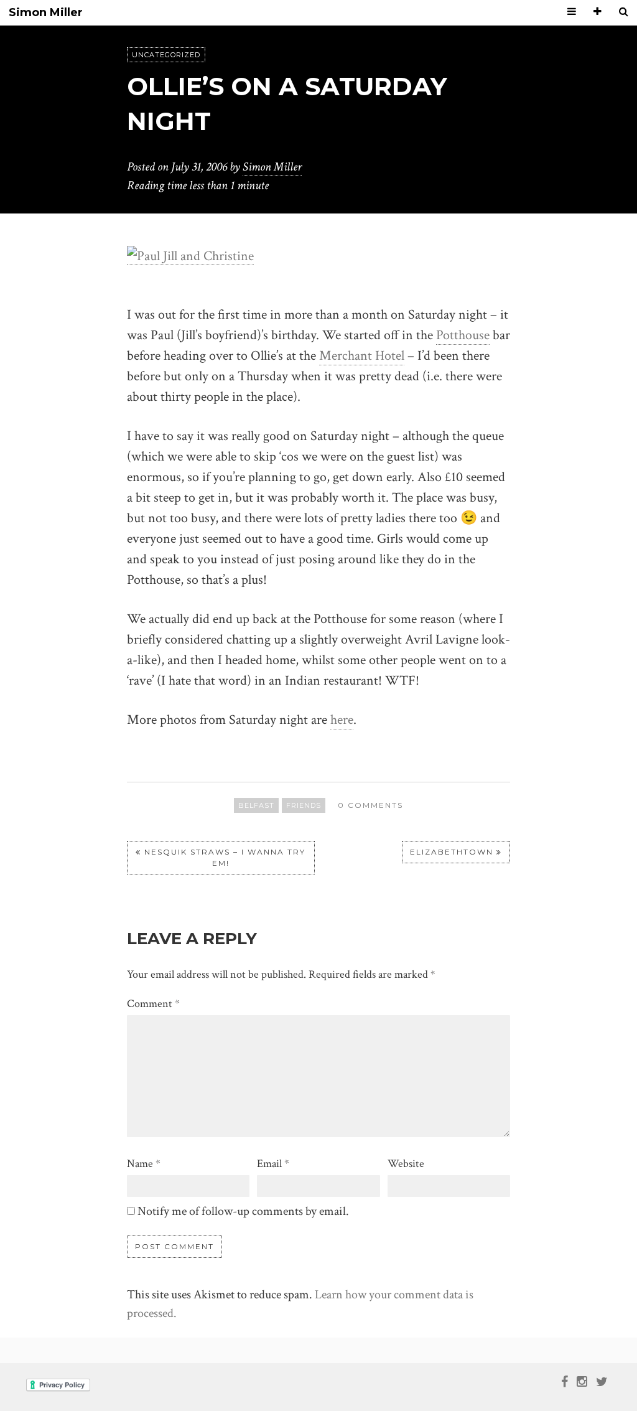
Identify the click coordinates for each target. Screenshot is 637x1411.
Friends (303, 805)
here (341, 720)
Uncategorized (166, 54)
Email (273, 1163)
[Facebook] (564, 1381)
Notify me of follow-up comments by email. (243, 1211)
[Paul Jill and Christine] (190, 255)
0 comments (370, 805)
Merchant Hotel (361, 356)
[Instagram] (582, 1381)
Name (143, 1163)
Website (406, 1163)
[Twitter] (602, 1381)
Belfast (256, 805)
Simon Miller (46, 12)
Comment (153, 1003)
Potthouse (463, 335)
